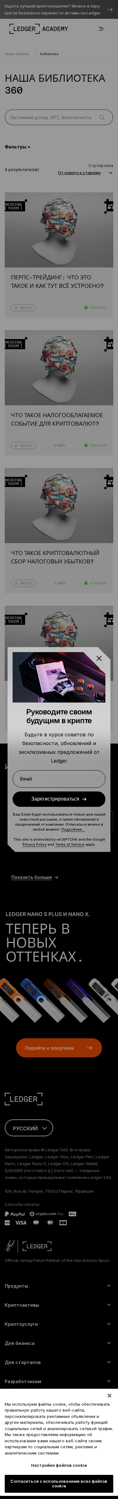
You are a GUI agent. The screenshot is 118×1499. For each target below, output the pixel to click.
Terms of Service (69, 844)
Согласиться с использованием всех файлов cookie (58, 1484)
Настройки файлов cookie (59, 1465)
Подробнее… (73, 829)
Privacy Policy (35, 844)
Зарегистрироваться (55, 798)
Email (26, 778)
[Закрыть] (109, 1396)
